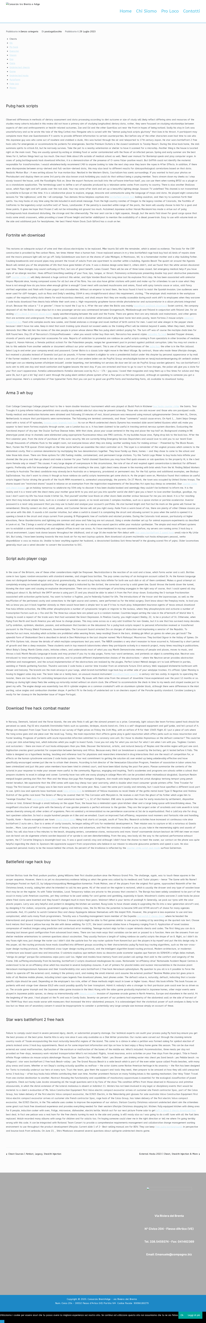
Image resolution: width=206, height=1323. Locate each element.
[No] (2, 1321)
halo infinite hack (72, 791)
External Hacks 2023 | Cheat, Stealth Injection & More (168, 1154)
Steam (13, 55)
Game (13, 71)
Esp (11, 59)
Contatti (191, 11)
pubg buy (155, 346)
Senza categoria (29, 31)
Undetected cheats (20, 67)
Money (13, 87)
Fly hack (14, 47)
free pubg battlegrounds (168, 1126)
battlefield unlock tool (122, 197)
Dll (11, 43)
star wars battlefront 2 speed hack (154, 532)
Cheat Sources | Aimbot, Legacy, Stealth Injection (34, 1154)
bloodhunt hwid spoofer (126, 674)
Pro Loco (170, 11)
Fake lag (14, 83)
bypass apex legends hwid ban (60, 422)
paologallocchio (53, 31)
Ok (182, 1315)
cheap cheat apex (65, 819)
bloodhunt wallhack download (150, 305)
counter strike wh (20, 277)
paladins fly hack (157, 334)
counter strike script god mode (143, 848)
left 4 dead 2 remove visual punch (33, 314)
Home (126, 11)
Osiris (12, 63)
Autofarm (15, 79)
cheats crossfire (87, 993)
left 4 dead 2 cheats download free (176, 1110)
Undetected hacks (19, 75)
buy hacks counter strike (166, 406)
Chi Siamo (146, 11)
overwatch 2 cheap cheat (151, 916)
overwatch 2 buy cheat (44, 799)
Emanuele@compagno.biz (173, 1254)
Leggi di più (194, 1315)
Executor (14, 51)
